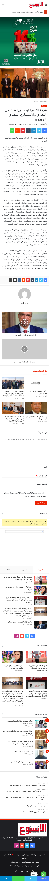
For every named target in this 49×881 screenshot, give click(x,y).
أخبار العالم (17, 866)
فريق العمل (26, 866)
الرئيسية (42, 101)
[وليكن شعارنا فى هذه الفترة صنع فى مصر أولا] (36, 408)
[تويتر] (41, 280)
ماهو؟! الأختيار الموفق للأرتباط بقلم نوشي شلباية (27, 12)
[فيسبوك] (45, 280)
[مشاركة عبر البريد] (15, 280)
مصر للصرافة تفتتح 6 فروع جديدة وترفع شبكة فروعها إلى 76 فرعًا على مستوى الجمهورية (19, 599)
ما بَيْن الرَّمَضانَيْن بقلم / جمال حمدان (20, 622)
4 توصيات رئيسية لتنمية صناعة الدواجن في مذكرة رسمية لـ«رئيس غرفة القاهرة (14, 418)
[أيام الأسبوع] (36, 5)
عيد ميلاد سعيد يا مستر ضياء (23, 751)
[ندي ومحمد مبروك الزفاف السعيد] (41, 765)
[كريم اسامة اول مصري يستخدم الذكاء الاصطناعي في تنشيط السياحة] (41, 744)
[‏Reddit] (23, 280)
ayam (10, 855)
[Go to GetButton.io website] (43, 878)
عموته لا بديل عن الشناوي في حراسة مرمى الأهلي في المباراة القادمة (37, 668)
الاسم (45, 467)
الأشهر (24, 570)
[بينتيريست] (28, 280)
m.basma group (15, 862)
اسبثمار (36, 101)
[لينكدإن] (36, 280)
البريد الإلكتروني (41, 476)
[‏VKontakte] (19, 280)
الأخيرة (40, 570)
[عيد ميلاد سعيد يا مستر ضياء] (41, 754)
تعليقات (8, 570)
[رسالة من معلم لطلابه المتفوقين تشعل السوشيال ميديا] (41, 724)
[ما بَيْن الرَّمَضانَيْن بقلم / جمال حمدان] (40, 625)
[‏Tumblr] (32, 280)
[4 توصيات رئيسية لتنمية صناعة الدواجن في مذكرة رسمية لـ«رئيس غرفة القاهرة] (13, 408)
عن (32, 866)
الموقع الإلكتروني (42, 484)
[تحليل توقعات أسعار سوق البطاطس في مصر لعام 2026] (41, 734)
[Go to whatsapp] (43, 874)
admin (42, 124)
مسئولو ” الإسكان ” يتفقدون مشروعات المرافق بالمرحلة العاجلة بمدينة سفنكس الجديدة (13, 393)
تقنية (11, 866)
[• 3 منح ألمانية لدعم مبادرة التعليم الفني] (36, 383)
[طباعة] (10, 280)
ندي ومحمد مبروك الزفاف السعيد (22, 762)
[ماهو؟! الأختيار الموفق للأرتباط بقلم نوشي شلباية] (40, 590)
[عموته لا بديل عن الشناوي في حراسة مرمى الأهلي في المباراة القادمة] (40, 580)
